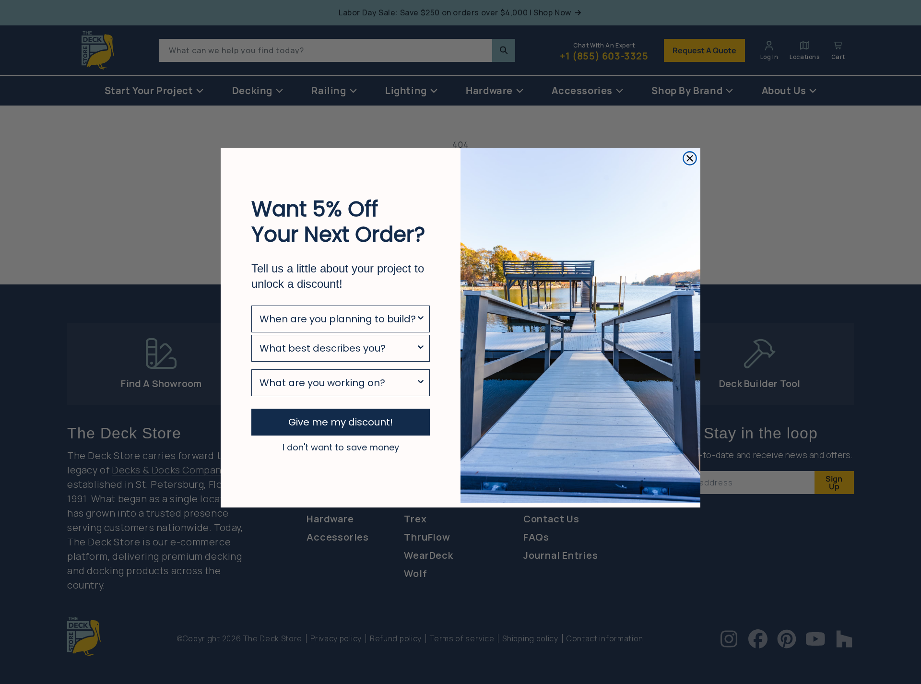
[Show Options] (420, 319)
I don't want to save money (341, 447)
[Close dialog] (690, 158)
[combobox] (338, 319)
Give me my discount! (340, 422)
